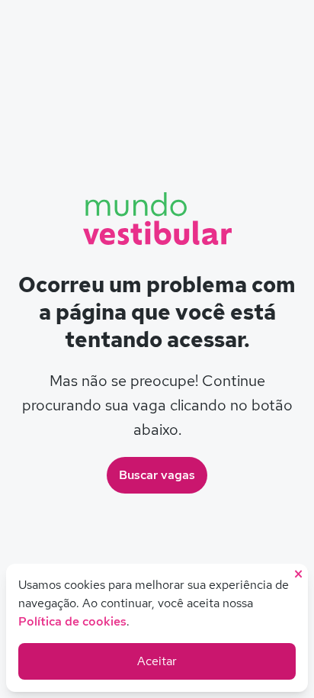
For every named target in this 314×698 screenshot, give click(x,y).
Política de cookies (72, 621)
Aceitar (157, 661)
